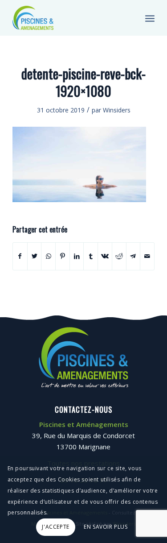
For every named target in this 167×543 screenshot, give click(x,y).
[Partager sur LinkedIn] (77, 256)
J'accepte (55, 527)
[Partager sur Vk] (105, 256)
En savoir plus (105, 527)
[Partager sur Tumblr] (91, 256)
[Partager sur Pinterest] (62, 256)
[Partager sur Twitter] (34, 256)
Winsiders (116, 110)
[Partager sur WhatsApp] (48, 256)
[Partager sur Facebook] (20, 256)
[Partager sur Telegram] (133, 256)
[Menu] (150, 18)
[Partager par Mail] (147, 256)
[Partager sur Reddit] (119, 256)
